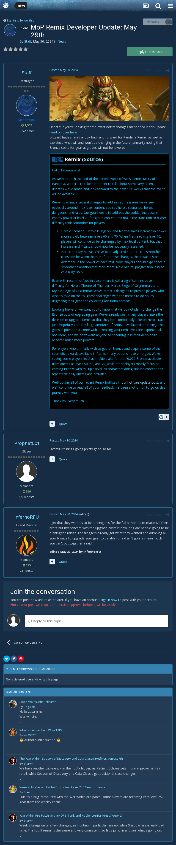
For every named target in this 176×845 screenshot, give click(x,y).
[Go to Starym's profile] (13, 761)
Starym (28, 763)
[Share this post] (167, 70)
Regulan (29, 707)
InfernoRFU (26, 517)
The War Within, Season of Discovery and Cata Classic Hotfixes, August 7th (71, 758)
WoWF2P (30, 735)
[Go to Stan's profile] (13, 789)
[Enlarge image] (109, 98)
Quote (63, 424)
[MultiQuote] (52, 424)
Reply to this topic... (47, 621)
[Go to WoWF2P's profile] (13, 732)
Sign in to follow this (20, 20)
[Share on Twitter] (6, 658)
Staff (27, 41)
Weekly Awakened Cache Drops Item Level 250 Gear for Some (62, 787)
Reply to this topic (149, 51)
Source (92, 159)
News (62, 41)
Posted (64, 70)
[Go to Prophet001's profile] (26, 471)
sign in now (109, 600)
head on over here (63, 132)
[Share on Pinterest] (21, 658)
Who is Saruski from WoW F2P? (40, 730)
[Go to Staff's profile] (10, 30)
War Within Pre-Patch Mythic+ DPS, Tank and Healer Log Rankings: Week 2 (70, 815)
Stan (27, 792)
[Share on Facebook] (14, 658)
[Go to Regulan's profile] (13, 704)
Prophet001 (26, 443)
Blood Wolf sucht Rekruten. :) (39, 702)
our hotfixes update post (139, 382)
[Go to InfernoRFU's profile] (26, 545)
